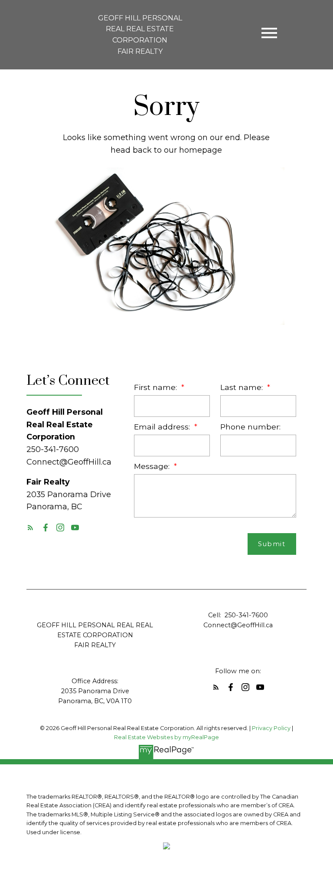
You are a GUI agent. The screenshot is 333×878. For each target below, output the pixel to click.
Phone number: (250, 426)
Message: (153, 466)
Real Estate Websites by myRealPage (166, 737)
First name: (156, 387)
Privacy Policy (271, 728)
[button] (30, 527)
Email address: (163, 426)
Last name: (242, 387)
